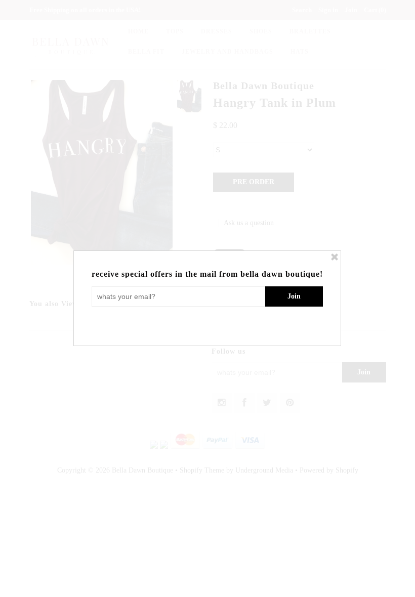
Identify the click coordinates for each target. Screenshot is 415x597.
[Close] (334, 257)
